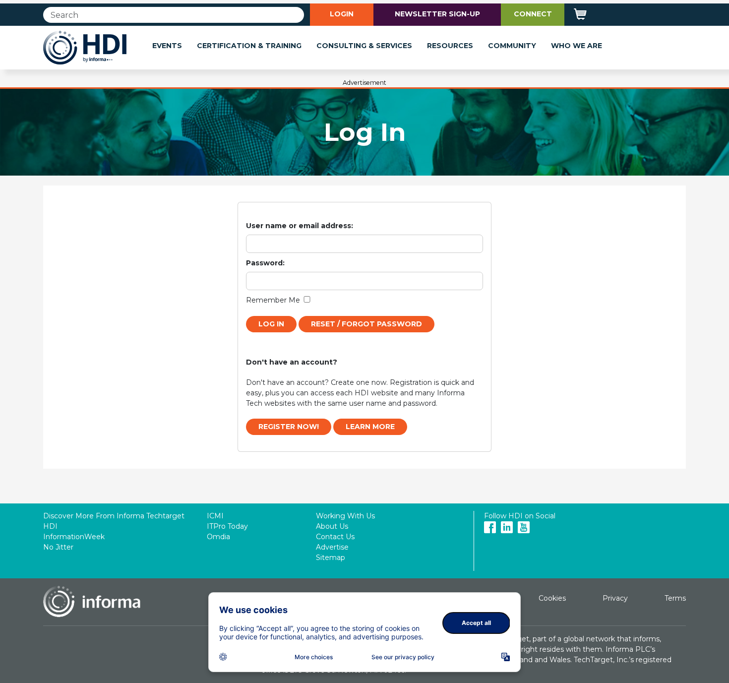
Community (512, 45)
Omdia (218, 536)
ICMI (215, 515)
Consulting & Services (364, 45)
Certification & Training (249, 45)
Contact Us (335, 536)
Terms (675, 598)
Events (167, 45)
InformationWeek (74, 536)
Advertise (332, 547)
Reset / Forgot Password (366, 323)
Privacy (615, 598)
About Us (332, 526)
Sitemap (330, 557)
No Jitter (58, 547)
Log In (271, 323)
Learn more (370, 426)
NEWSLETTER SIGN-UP (437, 13)
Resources (450, 45)
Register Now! (288, 426)
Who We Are (576, 45)
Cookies (552, 598)
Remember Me (273, 300)
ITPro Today (227, 526)
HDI (50, 526)
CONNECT (533, 13)
